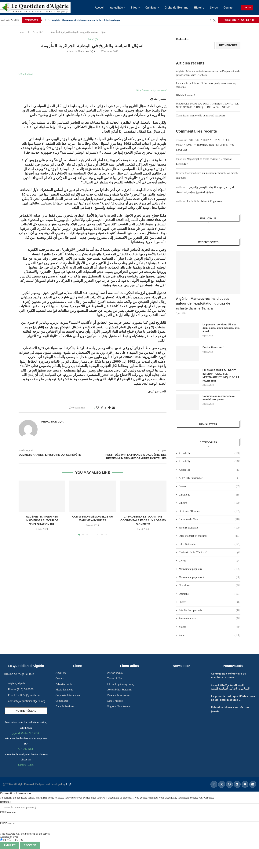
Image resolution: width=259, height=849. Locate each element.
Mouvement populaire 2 (209, 577)
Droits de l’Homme (176, 7)
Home (22, 32)
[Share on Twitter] (105, 408)
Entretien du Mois (209, 519)
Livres (214, 7)
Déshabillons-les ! (185, 95)
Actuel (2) (38, 32)
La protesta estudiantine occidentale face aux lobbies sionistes (143, 520)
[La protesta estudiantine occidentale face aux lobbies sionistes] (143, 496)
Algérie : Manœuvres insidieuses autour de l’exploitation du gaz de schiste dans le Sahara (203, 303)
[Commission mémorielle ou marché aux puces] (92, 496)
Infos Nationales (209, 544)
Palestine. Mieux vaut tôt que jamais (71, 20)
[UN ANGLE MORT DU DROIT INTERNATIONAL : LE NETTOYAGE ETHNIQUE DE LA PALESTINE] (187, 376)
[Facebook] (210, 20)
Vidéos (209, 626)
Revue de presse (209, 618)
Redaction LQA (86, 51)
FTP (5, 840)
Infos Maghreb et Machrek (209, 535)
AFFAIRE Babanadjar (209, 478)
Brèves (209, 486)
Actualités (116, 7)
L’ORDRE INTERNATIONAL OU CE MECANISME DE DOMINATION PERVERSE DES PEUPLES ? (205, 145)
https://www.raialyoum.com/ (151, 90)
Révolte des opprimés (209, 610)
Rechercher (182, 39)
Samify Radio (25, 764)
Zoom (209, 635)
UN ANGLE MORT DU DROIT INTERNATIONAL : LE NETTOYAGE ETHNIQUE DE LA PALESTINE (220, 375)
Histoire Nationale (209, 527)
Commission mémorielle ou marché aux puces (200, 115)
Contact (228, 7)
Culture (209, 502)
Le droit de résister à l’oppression (205, 201)
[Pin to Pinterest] (109, 407)
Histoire (199, 7)
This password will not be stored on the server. (25, 828)
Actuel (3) (209, 469)
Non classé (209, 585)
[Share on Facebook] (102, 407)
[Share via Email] (113, 407)
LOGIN (247, 7)
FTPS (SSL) (18, 840)
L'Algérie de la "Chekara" (209, 552)
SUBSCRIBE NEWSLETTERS (239, 20)
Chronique (209, 494)
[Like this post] (97, 407)
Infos (134, 7)
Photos (209, 602)
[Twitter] (214, 20)
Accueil (99, 7)
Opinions (150, 7)
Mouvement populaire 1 (209, 569)
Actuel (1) (209, 453)
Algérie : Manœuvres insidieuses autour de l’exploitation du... (42, 520)
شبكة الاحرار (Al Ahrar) (25, 733)
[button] (45, 20)
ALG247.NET (25, 749)
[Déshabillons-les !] (187, 353)
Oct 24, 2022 (26, 73)
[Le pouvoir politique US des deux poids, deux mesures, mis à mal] (187, 330)
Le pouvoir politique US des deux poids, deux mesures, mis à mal (220, 328)
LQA (68, 784)
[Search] (257, 7)
